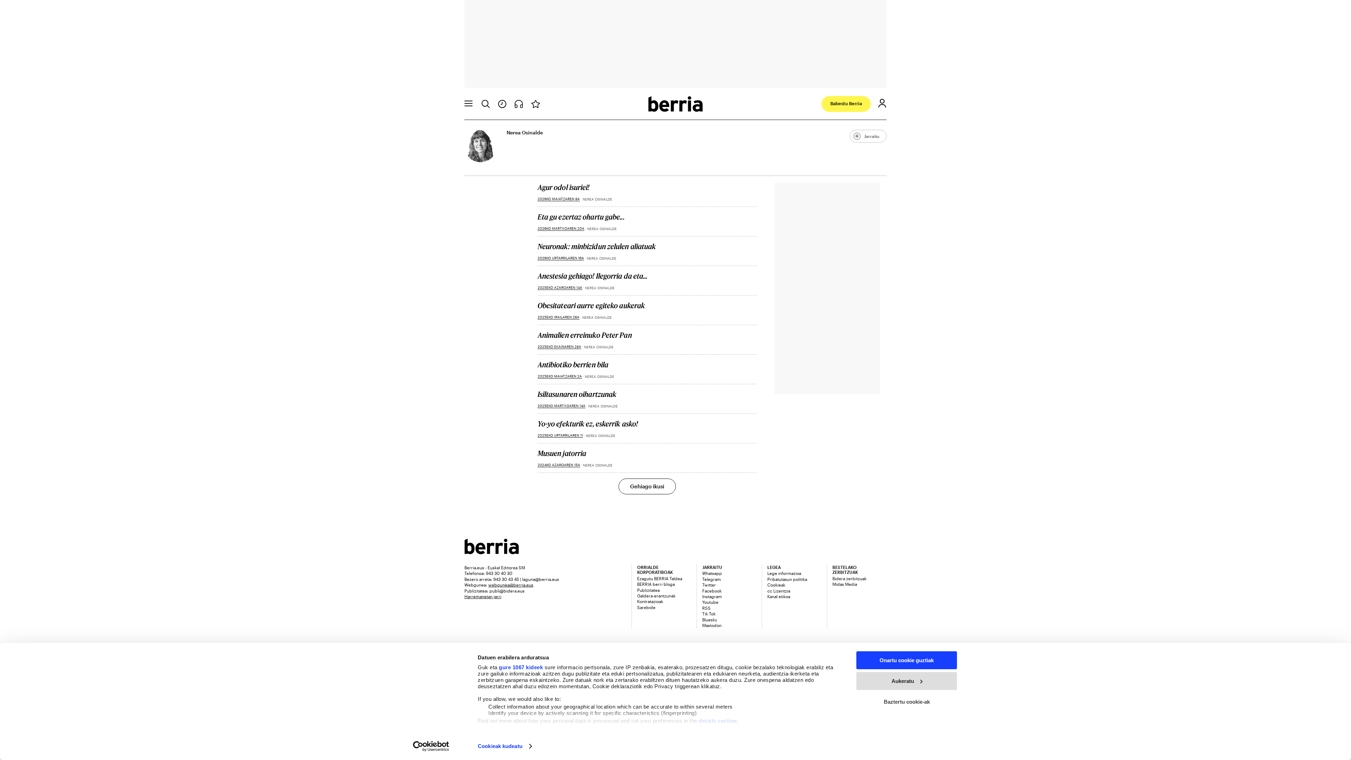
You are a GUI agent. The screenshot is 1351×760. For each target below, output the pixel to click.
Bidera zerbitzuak (849, 578)
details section (718, 721)
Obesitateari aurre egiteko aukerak (591, 305)
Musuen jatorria (562, 453)
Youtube (710, 602)
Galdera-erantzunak (656, 595)
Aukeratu (903, 681)
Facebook (712, 590)
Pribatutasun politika (787, 579)
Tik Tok (709, 613)
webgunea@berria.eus (510, 584)
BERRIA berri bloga (656, 584)
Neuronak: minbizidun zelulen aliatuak (597, 246)
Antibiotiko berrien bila (573, 364)
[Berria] (491, 552)
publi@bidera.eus (507, 590)
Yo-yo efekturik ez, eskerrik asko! (588, 423)
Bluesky (709, 619)
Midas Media (844, 584)
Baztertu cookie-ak (907, 702)
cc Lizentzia (778, 590)
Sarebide (646, 607)
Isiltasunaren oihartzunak (577, 394)
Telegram (711, 579)
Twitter (709, 584)
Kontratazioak (650, 601)
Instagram (712, 596)
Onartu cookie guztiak (907, 660)
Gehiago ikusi (647, 486)
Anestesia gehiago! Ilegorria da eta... (593, 276)
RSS (706, 608)
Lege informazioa (784, 573)
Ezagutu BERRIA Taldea (659, 578)
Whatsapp (712, 573)
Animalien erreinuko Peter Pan (585, 335)
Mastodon (712, 625)
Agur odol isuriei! (564, 187)
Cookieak (776, 584)
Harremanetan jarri (482, 596)
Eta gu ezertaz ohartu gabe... (581, 217)
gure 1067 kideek (521, 667)
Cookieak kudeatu (500, 746)
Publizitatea (648, 590)
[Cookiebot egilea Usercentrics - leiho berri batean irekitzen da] (431, 746)
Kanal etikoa (778, 596)
